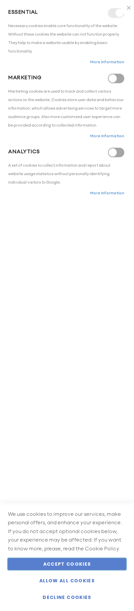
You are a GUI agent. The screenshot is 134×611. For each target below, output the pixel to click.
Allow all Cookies (67, 580)
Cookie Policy (102, 549)
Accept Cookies (67, 564)
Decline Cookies (67, 597)
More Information (107, 62)
